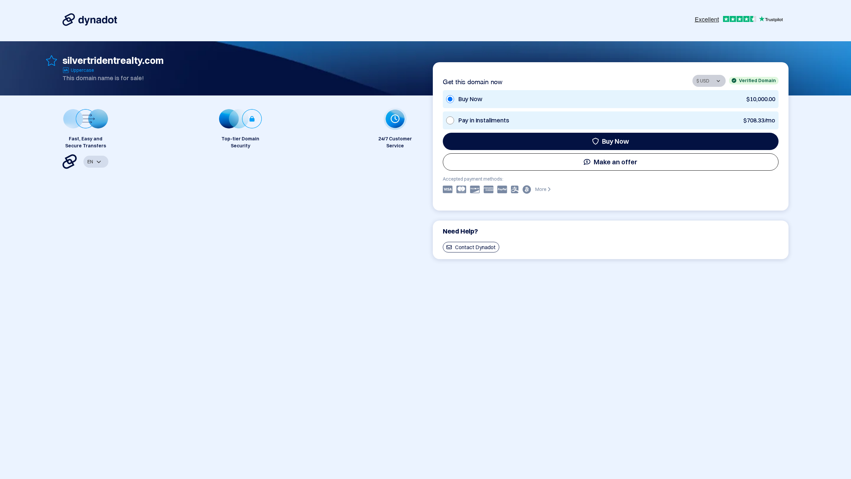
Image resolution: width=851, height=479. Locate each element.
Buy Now (615, 141)
